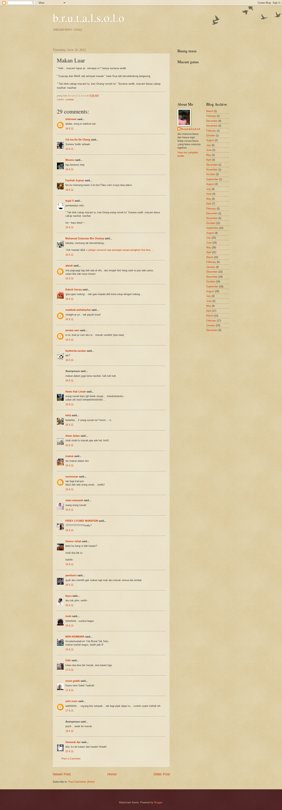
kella (68, 415)
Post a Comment (71, 758)
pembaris (71, 575)
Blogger (158, 802)
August (210, 140)
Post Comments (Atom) (81, 781)
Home (112, 774)
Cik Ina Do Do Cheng (77, 139)
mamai (69, 456)
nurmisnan (71, 476)
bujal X (69, 200)
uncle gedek (72, 680)
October (210, 135)
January (210, 267)
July (208, 145)
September (212, 179)
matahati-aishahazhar (78, 309)
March (209, 111)
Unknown (71, 119)
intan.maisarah (74, 500)
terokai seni (72, 330)
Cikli (68, 660)
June (209, 150)
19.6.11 (69, 731)
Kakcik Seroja (73, 289)
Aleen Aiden (72, 435)
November (212, 125)
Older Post (161, 774)
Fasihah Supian (74, 180)
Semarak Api (73, 742)
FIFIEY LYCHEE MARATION (81, 520)
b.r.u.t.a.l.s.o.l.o (88, 17)
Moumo (69, 160)
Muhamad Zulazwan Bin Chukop (84, 238)
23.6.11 (69, 751)
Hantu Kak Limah (75, 391)
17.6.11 (69, 669)
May (208, 155)
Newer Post (62, 774)
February (211, 115)
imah (68, 616)
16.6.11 (69, 128)
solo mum (71, 701)
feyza (68, 595)
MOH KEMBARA (74, 636)
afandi (69, 265)
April (208, 159)
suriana (70, 99)
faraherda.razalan (75, 350)
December (212, 120)
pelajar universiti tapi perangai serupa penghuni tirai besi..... (121, 249)
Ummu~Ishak (73, 541)
